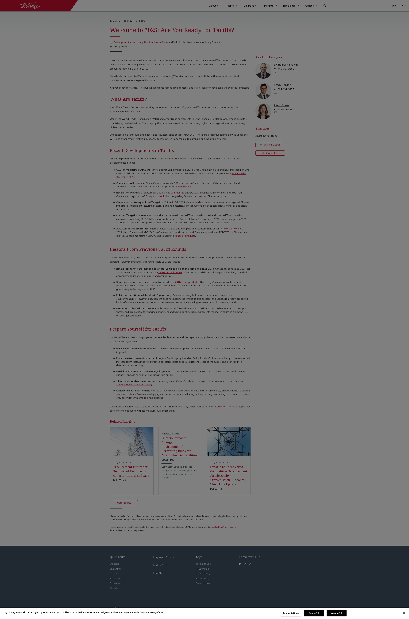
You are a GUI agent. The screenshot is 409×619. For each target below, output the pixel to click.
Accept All (336, 612)
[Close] (403, 612)
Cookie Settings (291, 612)
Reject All (314, 612)
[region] (204, 613)
